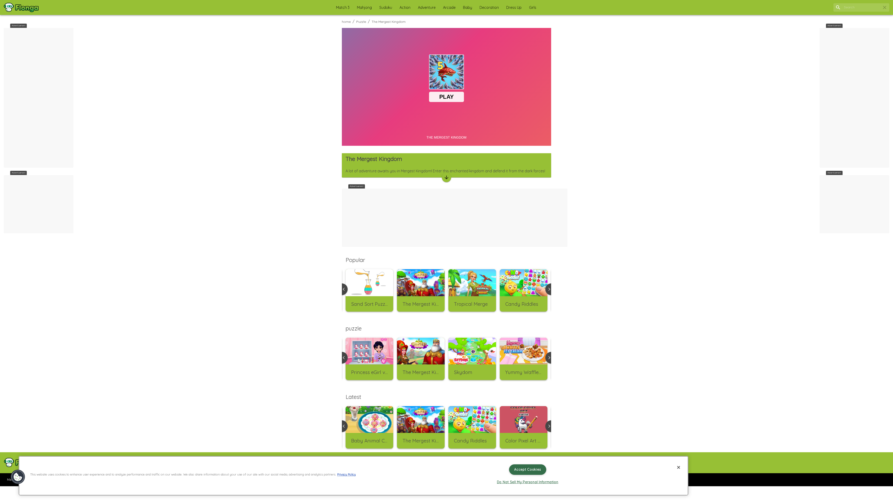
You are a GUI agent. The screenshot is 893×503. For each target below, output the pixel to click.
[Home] (21, 7)
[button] (342, 7)
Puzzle (361, 22)
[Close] (678, 467)
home (346, 22)
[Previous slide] (342, 358)
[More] (446, 177)
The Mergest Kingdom (389, 22)
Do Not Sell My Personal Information (527, 482)
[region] (353, 476)
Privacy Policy (346, 474)
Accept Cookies (527, 469)
